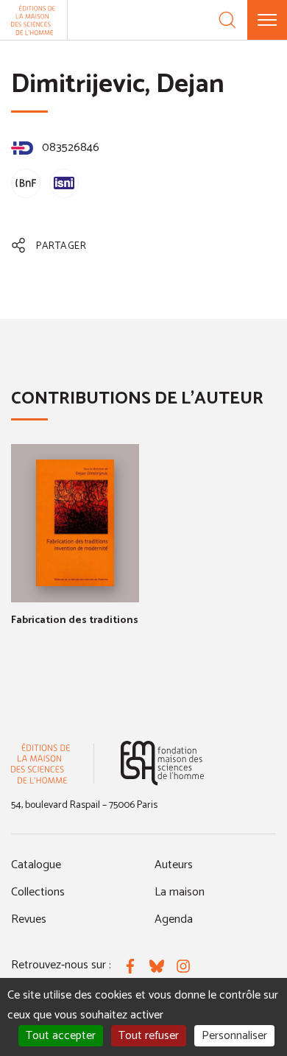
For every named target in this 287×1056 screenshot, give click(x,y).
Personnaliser (234, 1036)
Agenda (174, 919)
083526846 (69, 148)
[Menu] (267, 20)
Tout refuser (148, 1036)
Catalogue (36, 865)
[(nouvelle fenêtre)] (162, 763)
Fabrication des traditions (74, 620)
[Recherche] (227, 20)
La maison (180, 892)
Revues (28, 919)
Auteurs (174, 865)
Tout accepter (61, 1036)
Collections (38, 892)
